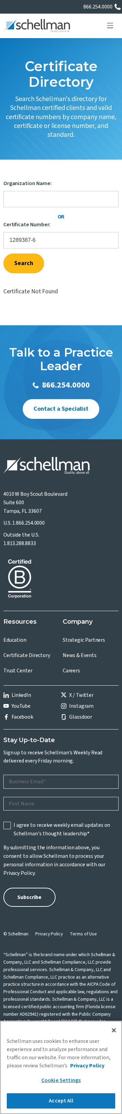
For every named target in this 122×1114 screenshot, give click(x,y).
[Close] (113, 1030)
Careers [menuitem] (71, 670)
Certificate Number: (27, 224)
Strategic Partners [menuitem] (84, 640)
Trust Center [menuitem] (18, 670)
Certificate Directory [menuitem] (26, 655)
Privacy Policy (19, 873)
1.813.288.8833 (19, 543)
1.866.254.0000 (28, 523)
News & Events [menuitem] (80, 655)
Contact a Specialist (61, 409)
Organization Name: (27, 183)
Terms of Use (83, 934)
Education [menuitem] (14, 640)
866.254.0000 (98, 7)
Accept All (61, 1100)
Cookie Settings (61, 1080)
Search (23, 263)
